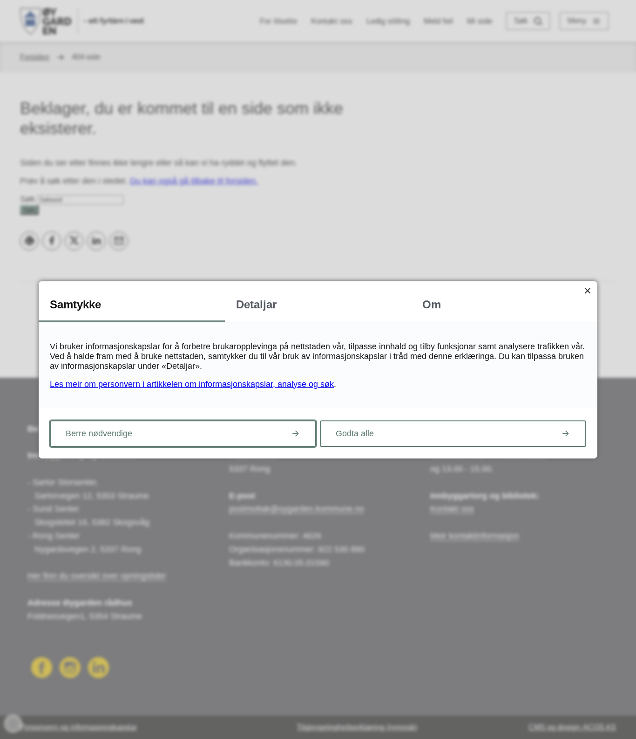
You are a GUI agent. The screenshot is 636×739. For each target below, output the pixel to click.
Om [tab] (431, 304)
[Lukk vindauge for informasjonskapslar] (587, 291)
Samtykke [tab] (75, 304)
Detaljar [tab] (256, 304)
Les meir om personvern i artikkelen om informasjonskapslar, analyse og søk (192, 384)
